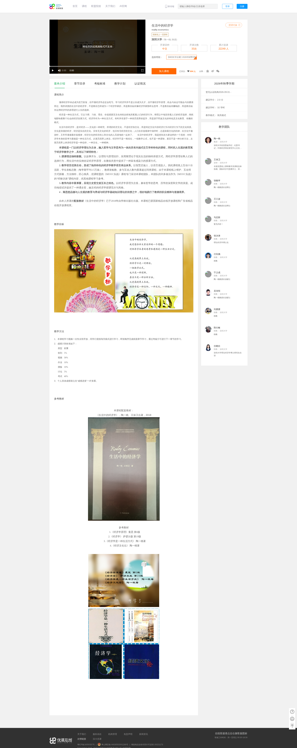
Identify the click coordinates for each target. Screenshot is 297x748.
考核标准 (99, 83)
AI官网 (123, 6)
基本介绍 (59, 83)
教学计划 (119, 83)
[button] (59, 70)
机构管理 (112, 734)
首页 (75, 6)
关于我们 (110, 6)
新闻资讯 (143, 734)
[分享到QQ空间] (207, 70)
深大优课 (97, 739)
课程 (84, 6)
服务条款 (97, 734)
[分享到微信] (217, 70)
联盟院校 (96, 6)
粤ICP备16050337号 (86, 745)
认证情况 (140, 83)
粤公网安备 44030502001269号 (115, 745)
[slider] (97, 66)
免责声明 (128, 734)
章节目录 (79, 83)
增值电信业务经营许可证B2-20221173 (147, 745)
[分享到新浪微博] (212, 70)
